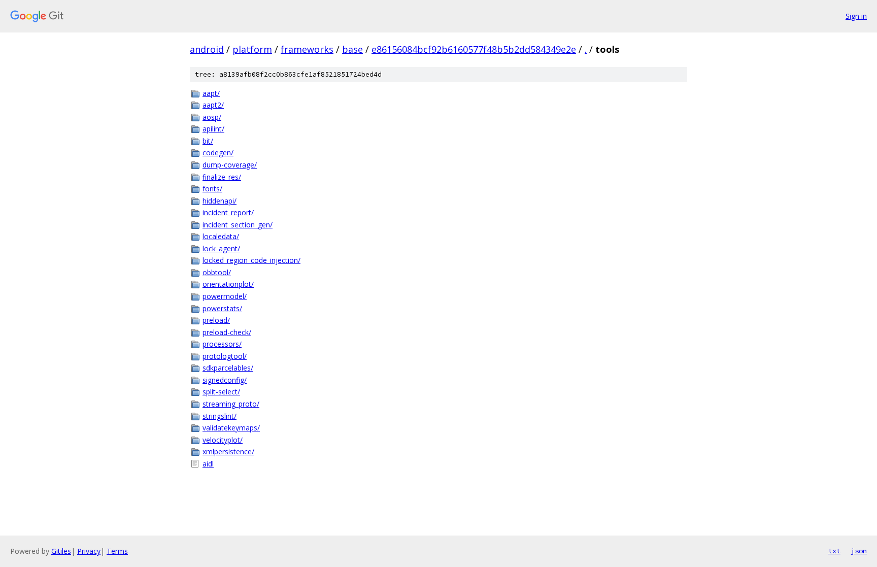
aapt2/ (213, 105)
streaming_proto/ (231, 404)
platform (252, 49)
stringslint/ (220, 416)
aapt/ (211, 93)
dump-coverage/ (230, 165)
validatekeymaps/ (231, 427)
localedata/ (221, 236)
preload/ (216, 320)
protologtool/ (225, 356)
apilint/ (213, 129)
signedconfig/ (225, 380)
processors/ (222, 344)
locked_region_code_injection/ (251, 260)
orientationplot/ (228, 284)
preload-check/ (227, 332)
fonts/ (212, 188)
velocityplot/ (223, 440)
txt (834, 550)
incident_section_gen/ (238, 224)
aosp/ (212, 117)
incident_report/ (228, 212)
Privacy (88, 551)
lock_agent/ (221, 248)
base (352, 49)
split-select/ (221, 391)
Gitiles (61, 551)
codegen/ (218, 152)
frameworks (307, 49)
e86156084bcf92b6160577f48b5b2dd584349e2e (474, 49)
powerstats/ (222, 308)
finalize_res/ (222, 177)
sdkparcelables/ (228, 368)
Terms (117, 551)
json (859, 550)
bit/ (208, 141)
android (207, 49)
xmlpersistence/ (228, 451)
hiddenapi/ (220, 201)
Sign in (856, 16)
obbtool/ (217, 272)
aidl (208, 464)
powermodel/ (225, 296)
